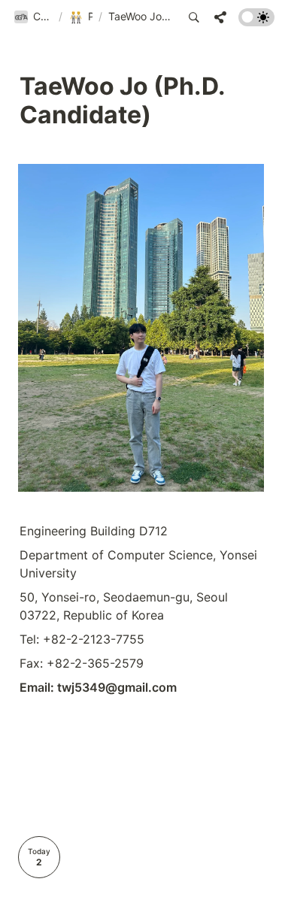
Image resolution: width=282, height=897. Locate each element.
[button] (33, 17)
